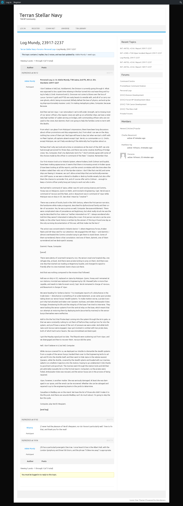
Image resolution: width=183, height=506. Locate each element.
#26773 (110, 420)
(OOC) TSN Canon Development (133, 104)
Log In (23, 28)
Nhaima (30, 428)
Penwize (131, 154)
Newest (123, 128)
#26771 (110, 73)
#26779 (110, 440)
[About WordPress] (2, 2)
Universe (65, 28)
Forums (40, 49)
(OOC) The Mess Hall (128, 109)
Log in (8, 2)
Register (36, 28)
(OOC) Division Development (132, 95)
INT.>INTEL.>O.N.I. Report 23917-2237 (136, 62)
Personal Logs (49, 49)
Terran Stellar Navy (40, 15)
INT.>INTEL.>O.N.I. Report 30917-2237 (136, 48)
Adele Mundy (80, 55)
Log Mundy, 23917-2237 (130, 58)
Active (130, 128)
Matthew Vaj (127, 145)
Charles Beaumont (129, 135)
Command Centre (127, 81)
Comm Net (50, 28)
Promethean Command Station (133, 86)
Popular (137, 128)
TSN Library (80, 28)
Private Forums (126, 114)
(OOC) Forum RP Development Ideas (135, 100)
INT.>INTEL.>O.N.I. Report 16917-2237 (136, 67)
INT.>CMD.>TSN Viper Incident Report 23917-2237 (141, 53)
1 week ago (90, 55)
